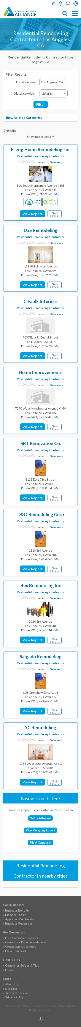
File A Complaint (40, 842)
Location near (26, 82)
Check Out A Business (20, 946)
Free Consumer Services (21, 938)
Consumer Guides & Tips (22, 965)
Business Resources (19, 923)
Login (75, 3)
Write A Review (40, 818)
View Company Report (40, 830)
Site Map (11, 988)
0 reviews (56, 162)
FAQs (9, 970)
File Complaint (53, 3)
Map (57, 194)
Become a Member (60, 3)
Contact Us (68, 3)
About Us (11, 984)
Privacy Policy (14, 997)
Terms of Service (16, 993)
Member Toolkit (16, 915)
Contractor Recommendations (25, 942)
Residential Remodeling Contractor (40, 156)
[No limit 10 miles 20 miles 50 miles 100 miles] (53, 93)
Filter (40, 104)
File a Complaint (15, 951)
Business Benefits (17, 910)
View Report (32, 214)
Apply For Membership (20, 919)
